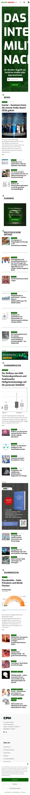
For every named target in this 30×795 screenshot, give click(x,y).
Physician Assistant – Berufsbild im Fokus (18, 459)
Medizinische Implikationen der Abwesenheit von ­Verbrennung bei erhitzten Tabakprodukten (19, 318)
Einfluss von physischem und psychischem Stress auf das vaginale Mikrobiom (19, 434)
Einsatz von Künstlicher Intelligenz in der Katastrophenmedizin (18, 447)
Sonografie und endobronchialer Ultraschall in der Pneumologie (16, 538)
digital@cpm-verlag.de (9, 729)
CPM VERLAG (6, 747)
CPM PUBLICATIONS (8, 750)
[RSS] (6, 732)
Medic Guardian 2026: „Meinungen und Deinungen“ (18, 561)
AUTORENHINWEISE (8, 759)
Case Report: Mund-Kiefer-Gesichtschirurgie (19, 664)
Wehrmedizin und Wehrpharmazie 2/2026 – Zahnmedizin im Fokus (19, 705)
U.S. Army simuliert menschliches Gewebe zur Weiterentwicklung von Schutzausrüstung (19, 174)
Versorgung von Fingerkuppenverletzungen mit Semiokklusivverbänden (19, 242)
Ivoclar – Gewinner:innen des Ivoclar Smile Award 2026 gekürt (14, 108)
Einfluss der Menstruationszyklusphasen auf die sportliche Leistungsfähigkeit (19, 186)
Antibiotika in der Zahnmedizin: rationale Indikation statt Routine (18, 164)
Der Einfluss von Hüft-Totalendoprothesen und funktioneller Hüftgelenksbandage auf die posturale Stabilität (14, 379)
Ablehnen (15, 784)
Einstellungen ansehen (15, 788)
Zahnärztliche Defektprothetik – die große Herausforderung (18, 654)
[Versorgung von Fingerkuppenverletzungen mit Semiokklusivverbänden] (6, 241)
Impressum (23, 792)
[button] (27, 764)
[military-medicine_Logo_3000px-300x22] (9, 2)
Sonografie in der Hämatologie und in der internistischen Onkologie (19, 551)
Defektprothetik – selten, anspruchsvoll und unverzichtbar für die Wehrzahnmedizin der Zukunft (19, 678)
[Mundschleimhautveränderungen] (6, 280)
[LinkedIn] (4, 732)
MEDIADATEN (7, 762)
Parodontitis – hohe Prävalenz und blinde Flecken (12, 583)
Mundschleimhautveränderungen (19, 279)
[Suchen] (9, 79)
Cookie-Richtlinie (8, 792)
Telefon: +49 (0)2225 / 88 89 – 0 (11, 727)
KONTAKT (5, 756)
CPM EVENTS (6, 753)
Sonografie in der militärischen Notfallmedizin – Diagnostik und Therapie (19, 473)
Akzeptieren (15, 780)
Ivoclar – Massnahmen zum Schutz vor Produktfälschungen (18, 693)
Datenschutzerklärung (16, 792)
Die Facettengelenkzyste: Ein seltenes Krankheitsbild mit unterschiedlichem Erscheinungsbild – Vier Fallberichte (19, 338)
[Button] (28, 2)
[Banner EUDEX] (15, 359)
